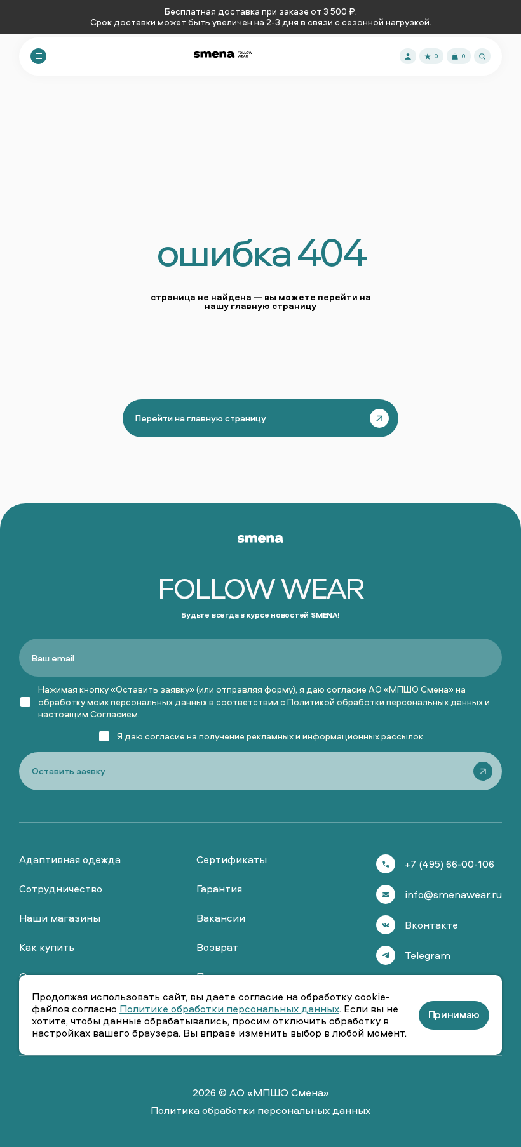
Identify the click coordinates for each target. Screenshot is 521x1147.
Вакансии (220, 918)
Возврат (217, 947)
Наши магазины (59, 918)
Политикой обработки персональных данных (385, 702)
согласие (165, 736)
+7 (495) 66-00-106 (449, 864)
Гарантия (219, 889)
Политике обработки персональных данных (229, 1009)
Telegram (427, 955)
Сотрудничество (60, 889)
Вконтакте (431, 925)
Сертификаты (231, 859)
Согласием (114, 714)
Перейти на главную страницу (200, 418)
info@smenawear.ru (453, 894)
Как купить (46, 947)
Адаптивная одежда (70, 859)
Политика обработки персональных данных (260, 1110)
